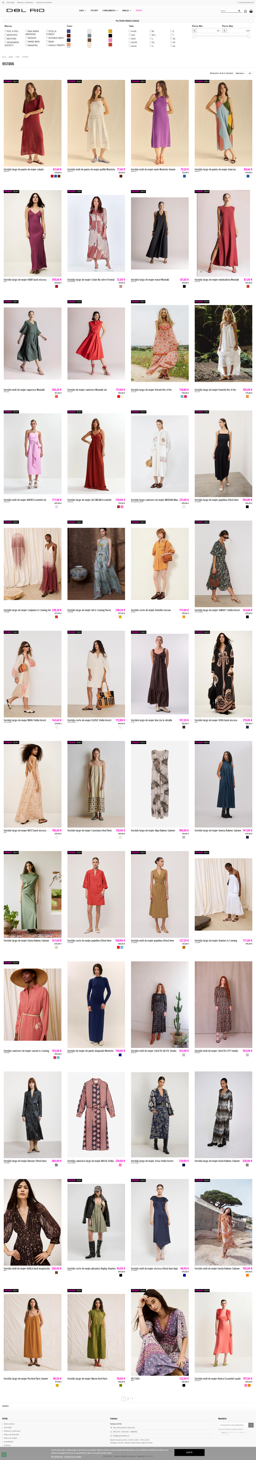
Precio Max (227, 28)
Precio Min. (197, 28)
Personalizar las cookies (72, 1457)
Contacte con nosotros (44, 2)
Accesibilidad (8, 1442)
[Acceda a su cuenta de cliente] (245, 11)
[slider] (193, 36)
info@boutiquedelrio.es (121, 1436)
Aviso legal (11, 2)
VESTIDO (135, 1378)
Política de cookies (10, 1438)
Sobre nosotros (9, 1424)
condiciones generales (233, 1432)
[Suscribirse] (251, 1425)
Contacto (7, 1445)
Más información (57, 1457)
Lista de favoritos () (246, 2)
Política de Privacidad (11, 1435)
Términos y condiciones (25, 2)
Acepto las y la (233, 1433)
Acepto (189, 1452)
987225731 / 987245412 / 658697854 (125, 1432)
